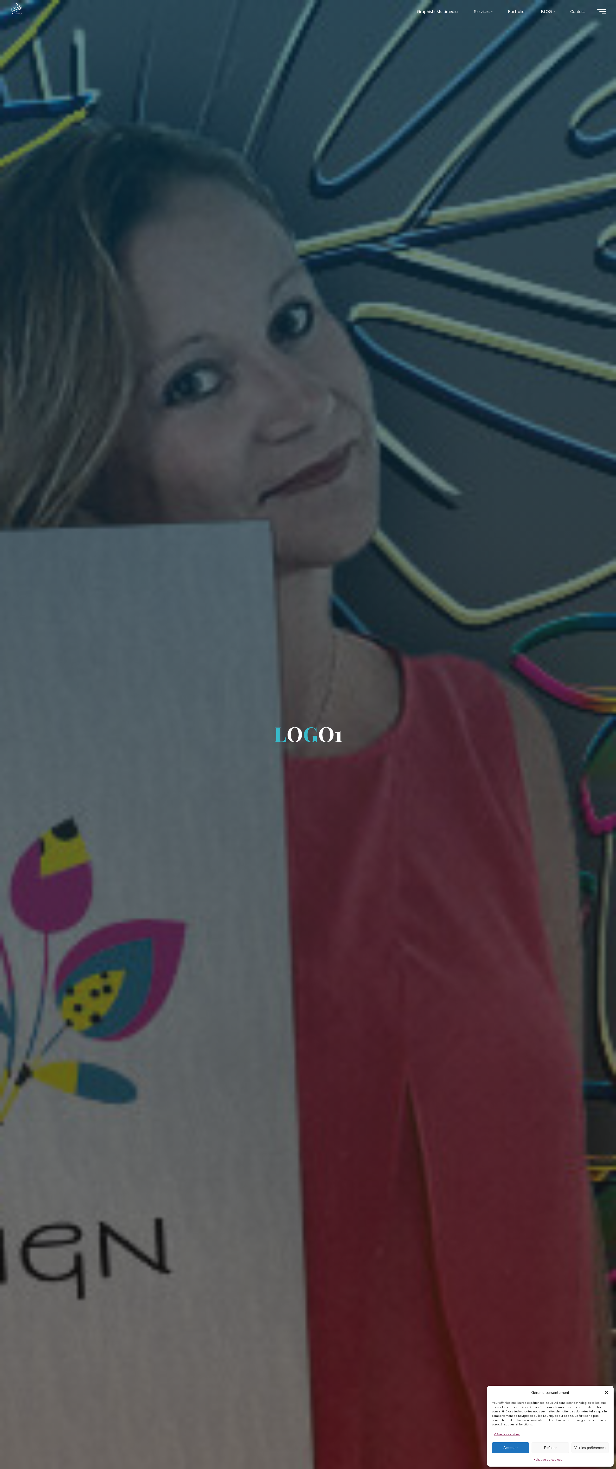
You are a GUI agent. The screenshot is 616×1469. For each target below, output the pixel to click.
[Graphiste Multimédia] (26, 11)
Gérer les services (507, 1434)
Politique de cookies (547, 1459)
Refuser (550, 1448)
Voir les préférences (590, 1448)
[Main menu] (601, 11)
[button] (606, 1392)
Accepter (510, 1448)
